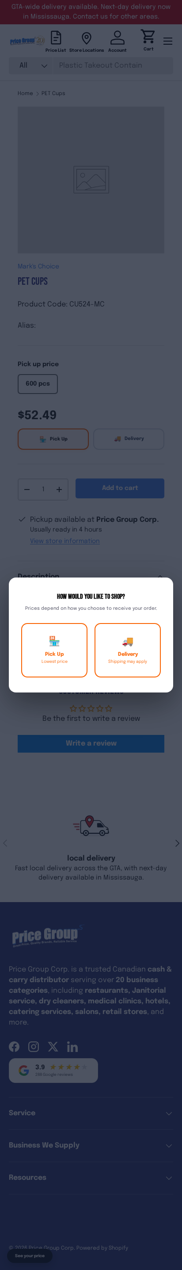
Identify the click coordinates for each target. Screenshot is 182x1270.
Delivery (127, 650)
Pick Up (55, 650)
